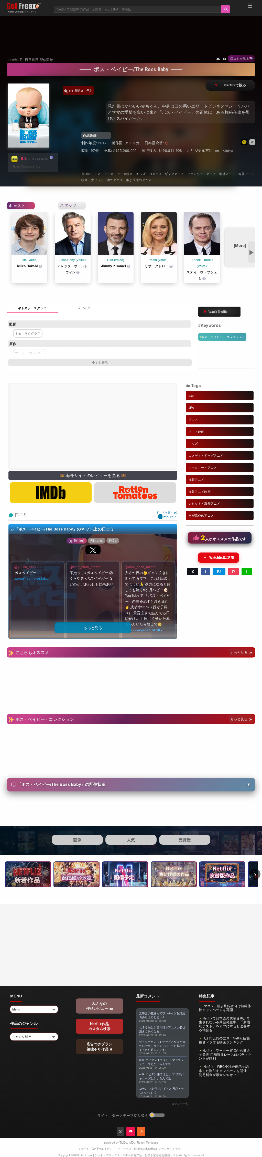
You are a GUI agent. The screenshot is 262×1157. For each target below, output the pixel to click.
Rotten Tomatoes (147, 1142)
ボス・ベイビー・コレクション (223, 337)
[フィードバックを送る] (218, 58)
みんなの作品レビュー (97, 1006)
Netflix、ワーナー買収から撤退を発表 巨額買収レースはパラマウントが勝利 (225, 1054)
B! (219, 572)
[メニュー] (250, 6)
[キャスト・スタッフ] (32, 308)
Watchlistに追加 (218, 557)
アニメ (108, 173)
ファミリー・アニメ (201, 173)
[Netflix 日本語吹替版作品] (222, 874)
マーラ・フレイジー (29, 353)
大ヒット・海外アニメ (107, 180)
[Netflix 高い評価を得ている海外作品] (174, 874)
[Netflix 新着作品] (28, 874)
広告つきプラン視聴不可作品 (100, 1046)
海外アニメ (227, 173)
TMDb (123, 1142)
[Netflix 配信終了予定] (76, 874)
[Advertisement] (131, 29)
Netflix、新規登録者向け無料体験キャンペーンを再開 (225, 1007)
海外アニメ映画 (200, 491)
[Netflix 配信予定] (125, 874)
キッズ (141, 173)
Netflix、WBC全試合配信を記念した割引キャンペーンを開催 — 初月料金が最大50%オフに (225, 1070)
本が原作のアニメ (138, 180)
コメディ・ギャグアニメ (166, 173)
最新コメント (148, 996)
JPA (98, 173)
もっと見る (240, 652)
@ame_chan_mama (85, 566)
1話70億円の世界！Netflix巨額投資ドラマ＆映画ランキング (224, 1040)
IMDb (132, 1142)
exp (88, 173)
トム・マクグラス (27, 333)
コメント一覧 (180, 1103)
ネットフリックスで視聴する (230, 85)
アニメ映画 (125, 173)
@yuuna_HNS (25, 566)
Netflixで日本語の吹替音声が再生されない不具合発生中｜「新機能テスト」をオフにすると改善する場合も (224, 1024)
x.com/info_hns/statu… (32, 578)
